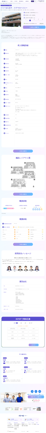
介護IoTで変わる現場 (25, 425)
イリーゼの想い (10, 424)
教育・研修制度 (16, 425)
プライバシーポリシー (23, 431)
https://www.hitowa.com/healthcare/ (19, 309)
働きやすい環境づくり (17, 424)
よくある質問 (37, 424)
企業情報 (27, 431)
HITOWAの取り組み (11, 427)
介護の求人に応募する (35, 396)
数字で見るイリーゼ (10, 425)
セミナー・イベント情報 (32, 424)
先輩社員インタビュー (25, 424)
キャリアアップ (16, 427)
